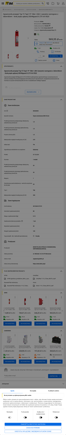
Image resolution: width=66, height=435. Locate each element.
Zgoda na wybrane (33, 428)
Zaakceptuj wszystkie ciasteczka (33, 424)
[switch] (25, 417)
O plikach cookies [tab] (53, 391)
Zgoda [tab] (12, 391)
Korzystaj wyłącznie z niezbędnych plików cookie (33, 431)
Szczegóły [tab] (33, 391)
